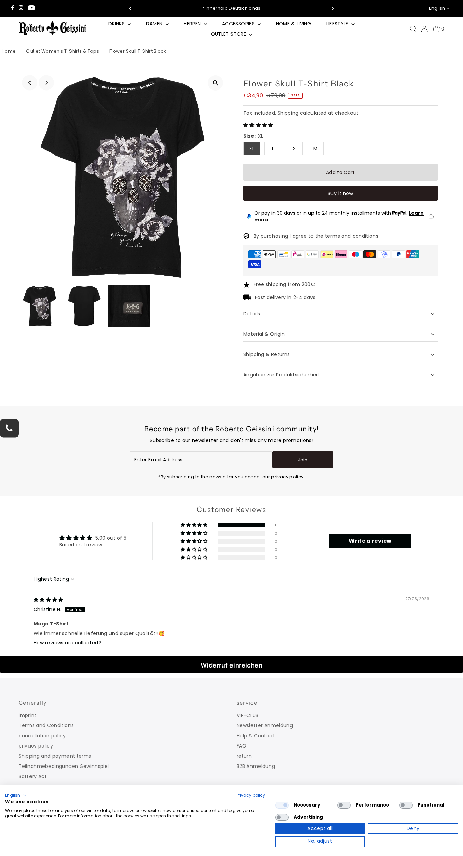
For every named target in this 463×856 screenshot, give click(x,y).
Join (302, 460)
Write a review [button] (370, 541)
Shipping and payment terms (55, 756)
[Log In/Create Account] (424, 29)
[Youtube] (31, 8)
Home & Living (293, 23)
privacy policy (36, 745)
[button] (258, 125)
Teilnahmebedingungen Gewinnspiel (64, 766)
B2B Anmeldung (256, 766)
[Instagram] (21, 8)
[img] (48, 599)
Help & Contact (256, 735)
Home (9, 51)
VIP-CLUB (248, 715)
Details (251, 313)
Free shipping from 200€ (284, 284)
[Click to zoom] (215, 83)
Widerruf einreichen (232, 665)
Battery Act (33, 776)
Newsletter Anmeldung (265, 725)
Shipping (288, 113)
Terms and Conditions (46, 725)
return (244, 756)
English (437, 8)
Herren (193, 23)
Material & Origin (264, 334)
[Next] (332, 8)
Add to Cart (340, 172)
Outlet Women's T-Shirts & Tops (62, 51)
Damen (155, 23)
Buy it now (340, 193)
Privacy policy (251, 795)
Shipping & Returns (266, 354)
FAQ (241, 745)
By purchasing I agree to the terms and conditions (316, 236)
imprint (27, 715)
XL (252, 148)
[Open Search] (413, 29)
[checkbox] (282, 805)
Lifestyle (338, 23)
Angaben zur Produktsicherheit (282, 374)
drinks (117, 23)
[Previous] (130, 8)
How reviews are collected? (67, 642)
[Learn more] (431, 216)
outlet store (229, 34)
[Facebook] (12, 8)
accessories (239, 23)
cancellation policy (42, 735)
